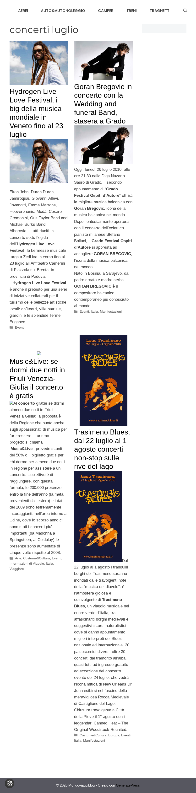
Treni (131, 10)
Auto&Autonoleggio (63, 10)
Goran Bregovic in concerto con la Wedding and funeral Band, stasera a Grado (103, 104)
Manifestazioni (111, 311)
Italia (94, 311)
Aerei (23, 10)
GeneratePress (128, 785)
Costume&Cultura (93, 735)
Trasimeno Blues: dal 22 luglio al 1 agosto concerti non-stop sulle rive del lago (102, 449)
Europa (113, 735)
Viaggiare (17, 569)
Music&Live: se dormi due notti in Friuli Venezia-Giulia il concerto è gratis (37, 378)
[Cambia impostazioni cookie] (9, 783)
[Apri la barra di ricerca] (185, 11)
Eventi (19, 327)
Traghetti (160, 10)
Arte (18, 558)
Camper (106, 10)
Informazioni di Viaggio (27, 563)
